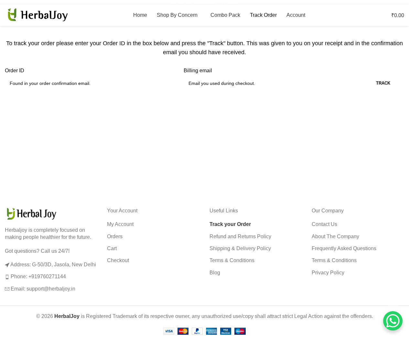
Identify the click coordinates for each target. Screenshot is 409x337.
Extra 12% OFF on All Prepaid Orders (204, 2)
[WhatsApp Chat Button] (393, 321)
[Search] (375, 15)
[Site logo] (37, 14)
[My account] (369, 15)
